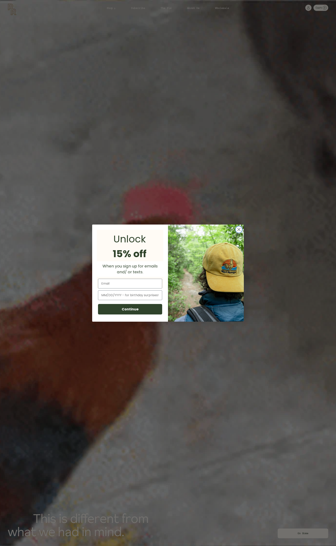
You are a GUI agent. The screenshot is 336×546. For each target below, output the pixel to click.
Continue (130, 309)
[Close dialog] (238, 229)
